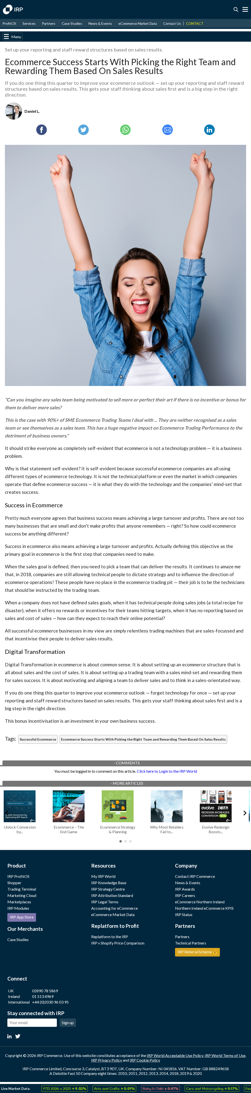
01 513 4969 (42, 996)
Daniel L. (32, 111)
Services (29, 23)
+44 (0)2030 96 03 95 (50, 1002)
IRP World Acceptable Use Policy (175, 1055)
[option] (51, 1088)
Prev (6, 812)
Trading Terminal (21, 889)
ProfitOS (9, 23)
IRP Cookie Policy (145, 1060)
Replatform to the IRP (109, 936)
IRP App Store (22, 917)
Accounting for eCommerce (114, 908)
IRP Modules (18, 908)
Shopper (14, 882)
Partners (48, 23)
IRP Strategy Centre (108, 889)
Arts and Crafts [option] (101, 1088)
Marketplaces (19, 901)
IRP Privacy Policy (106, 1060)
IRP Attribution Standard (112, 895)
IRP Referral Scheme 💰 (197, 951)
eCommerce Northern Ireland (200, 901)
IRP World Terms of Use (225, 1055)
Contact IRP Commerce (195, 876)
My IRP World (103, 876)
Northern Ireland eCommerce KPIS (204, 908)
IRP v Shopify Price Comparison (117, 943)
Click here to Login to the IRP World (167, 771)
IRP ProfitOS (18, 876)
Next (245, 812)
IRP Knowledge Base (108, 882)
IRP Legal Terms (104, 901)
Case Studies (72, 23)
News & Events (100, 23)
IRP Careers (185, 895)
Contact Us (172, 23)
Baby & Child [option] (147, 1088)
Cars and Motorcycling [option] (199, 1088)
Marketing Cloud (21, 895)
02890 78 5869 (45, 990)
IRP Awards (185, 889)
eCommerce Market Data (137, 23)
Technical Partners (190, 943)
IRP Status (183, 914)
